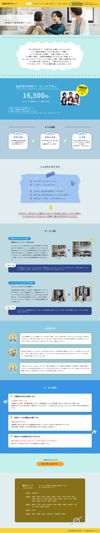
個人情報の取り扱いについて (91, 530)
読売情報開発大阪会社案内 (75, 530)
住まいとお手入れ (63, 4)
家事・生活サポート (51, 4)
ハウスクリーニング (38, 4)
